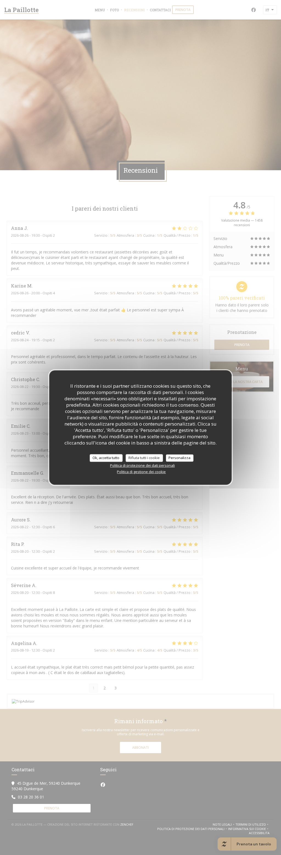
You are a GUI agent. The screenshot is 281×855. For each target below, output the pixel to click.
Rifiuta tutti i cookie (144, 457)
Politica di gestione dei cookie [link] (141, 471)
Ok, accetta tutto (105, 457)
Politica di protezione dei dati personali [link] (142, 465)
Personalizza (179, 457)
